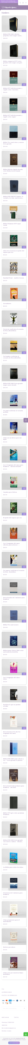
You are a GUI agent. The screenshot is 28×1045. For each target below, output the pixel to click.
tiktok (16, 1021)
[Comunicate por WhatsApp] (26, 1034)
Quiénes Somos (7, 992)
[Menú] (26, 2)
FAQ (3, 989)
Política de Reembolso (9, 995)
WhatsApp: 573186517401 (8, 1026)
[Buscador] (20, 3)
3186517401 (4, 1029)
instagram (5, 1021)
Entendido (14, 1042)
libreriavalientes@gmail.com (9, 1032)
